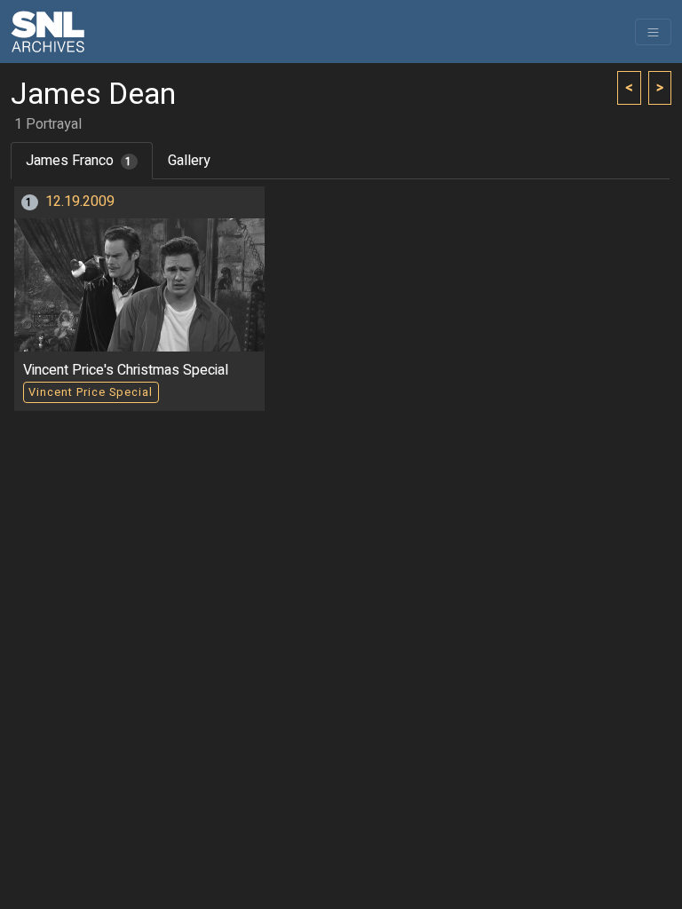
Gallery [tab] (189, 160)
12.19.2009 (80, 201)
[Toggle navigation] (653, 32)
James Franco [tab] (79, 160)
